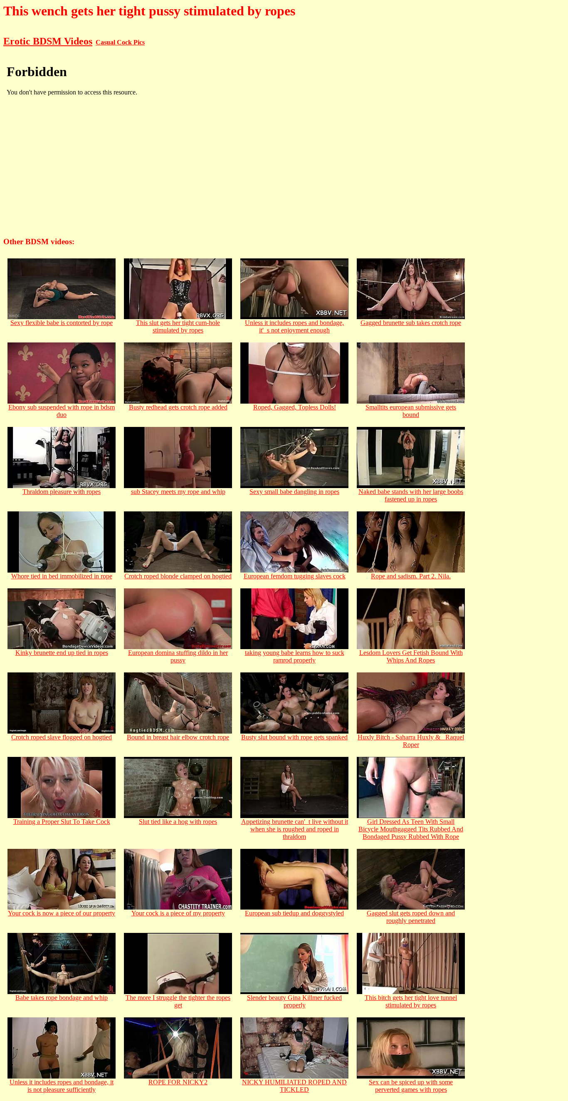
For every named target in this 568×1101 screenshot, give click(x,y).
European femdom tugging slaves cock (295, 576)
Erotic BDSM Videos (47, 41)
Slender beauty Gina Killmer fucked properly (294, 1001)
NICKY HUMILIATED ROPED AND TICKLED (294, 1086)
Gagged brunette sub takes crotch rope (411, 322)
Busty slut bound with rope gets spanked (294, 737)
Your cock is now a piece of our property (61, 913)
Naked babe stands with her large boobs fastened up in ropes (410, 495)
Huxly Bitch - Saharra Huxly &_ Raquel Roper (411, 741)
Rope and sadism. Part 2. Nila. (411, 576)
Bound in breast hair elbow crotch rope (178, 737)
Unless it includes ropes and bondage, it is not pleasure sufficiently (62, 1086)
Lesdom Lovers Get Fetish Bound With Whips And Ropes (411, 656)
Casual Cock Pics (120, 42)
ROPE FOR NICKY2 (177, 1082)
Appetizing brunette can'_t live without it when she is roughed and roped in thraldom (294, 829)
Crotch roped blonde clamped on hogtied (178, 576)
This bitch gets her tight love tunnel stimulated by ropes (411, 1001)
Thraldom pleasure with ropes (61, 491)
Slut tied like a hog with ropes (178, 821)
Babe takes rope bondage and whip (61, 997)
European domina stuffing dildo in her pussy (178, 656)
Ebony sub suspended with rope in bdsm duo (61, 411)
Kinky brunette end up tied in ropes (61, 652)
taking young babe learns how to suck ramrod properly (294, 656)
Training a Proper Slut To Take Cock (61, 821)
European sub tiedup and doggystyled (294, 913)
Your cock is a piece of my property (178, 913)
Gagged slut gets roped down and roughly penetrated (411, 917)
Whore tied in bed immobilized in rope (61, 576)
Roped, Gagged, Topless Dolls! (294, 407)
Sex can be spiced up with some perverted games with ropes (411, 1086)
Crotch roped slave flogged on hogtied (61, 737)
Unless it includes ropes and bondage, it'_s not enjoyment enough (294, 326)
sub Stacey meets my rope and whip (178, 491)
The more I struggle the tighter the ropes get (178, 1001)
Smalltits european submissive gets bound (410, 411)
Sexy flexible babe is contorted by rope (61, 322)
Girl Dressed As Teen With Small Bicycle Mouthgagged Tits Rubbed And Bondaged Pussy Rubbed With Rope (410, 829)
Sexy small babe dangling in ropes (294, 491)
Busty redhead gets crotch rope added (178, 407)
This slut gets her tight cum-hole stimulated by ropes (178, 326)
